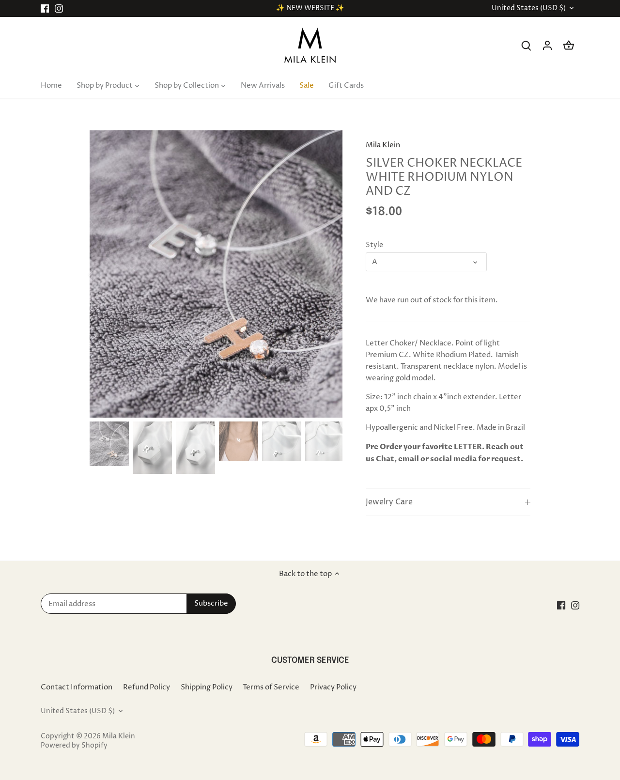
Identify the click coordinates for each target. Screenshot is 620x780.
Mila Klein (383, 145)
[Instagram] (59, 8)
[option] (216, 274)
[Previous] (104, 274)
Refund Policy (146, 687)
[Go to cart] (568, 45)
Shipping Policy (206, 687)
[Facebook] (45, 8)
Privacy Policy (333, 687)
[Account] (547, 45)
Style (374, 245)
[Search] (526, 45)
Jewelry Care (389, 502)
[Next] (328, 274)
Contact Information (76, 687)
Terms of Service (271, 687)
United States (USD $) (529, 8)
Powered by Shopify (74, 745)
